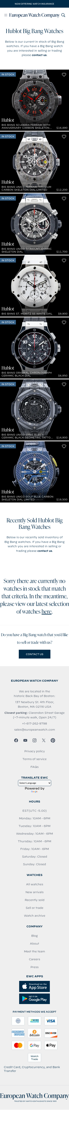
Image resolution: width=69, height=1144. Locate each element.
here (47, 612)
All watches (34, 884)
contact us (39, 55)
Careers (34, 959)
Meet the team (34, 951)
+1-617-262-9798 (34, 723)
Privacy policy (34, 751)
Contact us (34, 654)
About (34, 943)
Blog (34, 935)
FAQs (34, 766)
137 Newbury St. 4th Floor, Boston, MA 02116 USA (34, 704)
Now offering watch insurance (34, 4)
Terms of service (34, 759)
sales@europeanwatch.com (34, 729)
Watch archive (34, 915)
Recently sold (34, 900)
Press (34, 967)
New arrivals (34, 892)
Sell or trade (34, 907)
